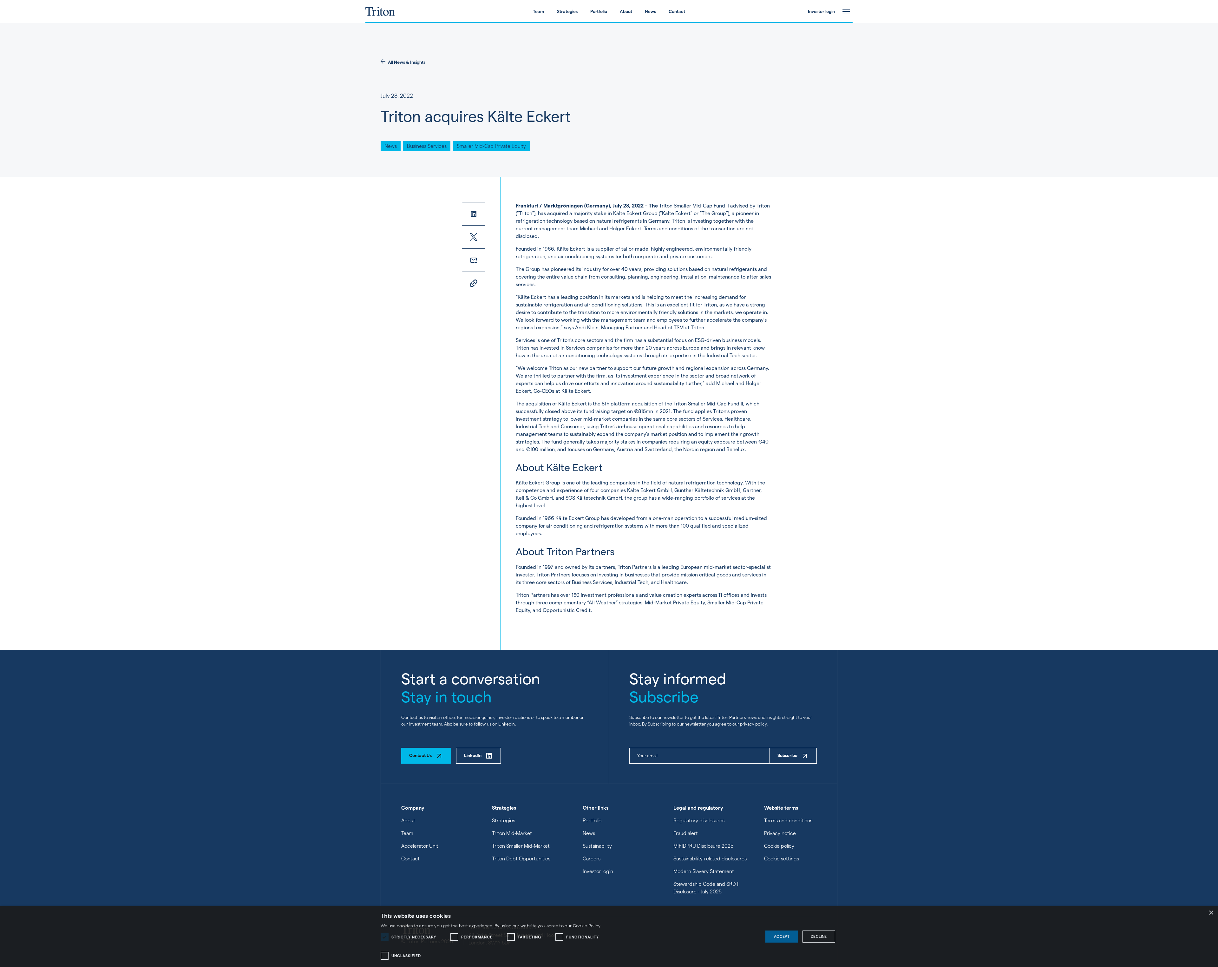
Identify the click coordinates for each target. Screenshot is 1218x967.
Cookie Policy (587, 925)
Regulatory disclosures (698, 820)
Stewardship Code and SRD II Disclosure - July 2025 (706, 887)
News (589, 833)
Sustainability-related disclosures (710, 858)
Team (407, 833)
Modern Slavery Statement (703, 871)
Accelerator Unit (419, 846)
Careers (591, 858)
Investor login (598, 871)
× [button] (1210, 913)
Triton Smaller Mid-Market (521, 846)
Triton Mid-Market (512, 833)
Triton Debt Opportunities (521, 858)
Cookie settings (781, 858)
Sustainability (597, 846)
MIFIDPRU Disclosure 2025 (703, 846)
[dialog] (609, 936)
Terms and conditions (788, 820)
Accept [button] (781, 936)
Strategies (503, 820)
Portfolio (592, 820)
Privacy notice (780, 833)
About (408, 820)
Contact (410, 858)
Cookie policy (779, 846)
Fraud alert (685, 833)
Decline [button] (819, 936)
